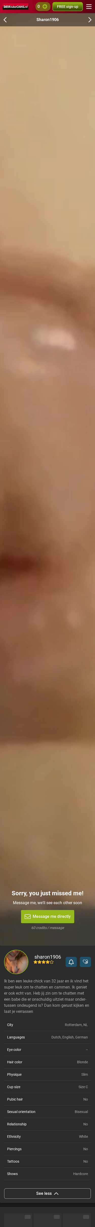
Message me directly (52, 916)
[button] (71, 962)
